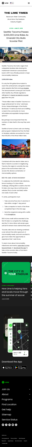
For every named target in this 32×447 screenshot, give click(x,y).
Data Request (22, 438)
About (5, 394)
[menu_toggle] (28, 3)
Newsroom (10, 17)
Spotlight (10, 285)
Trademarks (4, 443)
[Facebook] (6, 425)
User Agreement (5, 438)
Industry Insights (16, 22)
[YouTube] (13, 425)
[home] (5, 3)
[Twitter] (3, 425)
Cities (4, 285)
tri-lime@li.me (10, 214)
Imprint (25, 441)
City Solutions (19, 19)
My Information (18, 441)
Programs (7, 399)
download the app (20, 248)
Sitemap (6, 414)
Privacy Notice (14, 438)
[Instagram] (16, 425)
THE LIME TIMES (16, 13)
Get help (6, 409)
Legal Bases (10, 441)
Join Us (6, 389)
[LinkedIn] (9, 425)
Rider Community (20, 17)
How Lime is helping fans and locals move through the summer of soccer (15, 292)
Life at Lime (11, 19)
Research (4, 441)
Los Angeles (25, 88)
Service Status (9, 419)
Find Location (9, 404)
